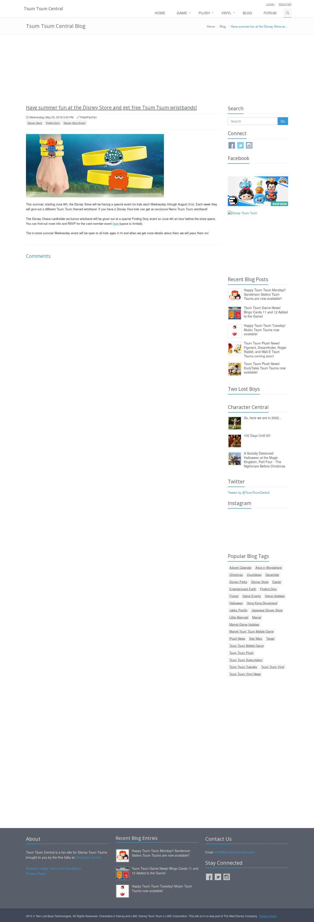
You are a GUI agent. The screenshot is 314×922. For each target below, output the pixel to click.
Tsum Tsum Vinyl (272, 667)
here (115, 223)
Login (270, 4)
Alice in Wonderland (268, 567)
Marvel (256, 617)
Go (283, 121)
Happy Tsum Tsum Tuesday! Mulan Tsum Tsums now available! (264, 329)
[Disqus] (123, 327)
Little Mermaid (238, 617)
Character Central (88, 857)
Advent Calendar (240, 567)
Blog (247, 12)
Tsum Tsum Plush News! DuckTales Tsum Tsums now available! (264, 367)
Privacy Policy (36, 873)
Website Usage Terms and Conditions (53, 868)
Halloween (236, 603)
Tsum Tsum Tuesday (243, 667)
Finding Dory (53, 123)
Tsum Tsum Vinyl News (245, 674)
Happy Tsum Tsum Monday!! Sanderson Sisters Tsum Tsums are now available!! (265, 294)
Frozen (234, 596)
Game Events (252, 596)
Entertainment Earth (242, 589)
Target (270, 638)
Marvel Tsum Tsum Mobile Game (251, 631)
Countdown (254, 574)
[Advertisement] (157, 69)
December (272, 574)
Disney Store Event (74, 123)
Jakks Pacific (238, 610)
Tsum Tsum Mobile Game (246, 645)
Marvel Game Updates (244, 624)
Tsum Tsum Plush (241, 653)
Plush (204, 12)
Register (285, 4)
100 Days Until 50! (257, 435)
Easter (276, 582)
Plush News (237, 638)
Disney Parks (238, 582)
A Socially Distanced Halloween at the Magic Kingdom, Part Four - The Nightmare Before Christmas (264, 459)
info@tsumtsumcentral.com (234, 852)
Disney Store (35, 123)
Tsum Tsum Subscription (246, 660)
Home (160, 12)
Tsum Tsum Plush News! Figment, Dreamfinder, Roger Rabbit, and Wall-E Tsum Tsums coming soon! (265, 349)
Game (182, 12)
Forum (270, 12)
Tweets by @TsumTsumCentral (248, 492)
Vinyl (226, 12)
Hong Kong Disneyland (262, 603)
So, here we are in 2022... (263, 417)
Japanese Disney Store (267, 610)
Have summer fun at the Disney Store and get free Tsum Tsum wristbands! (111, 107)
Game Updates (275, 596)
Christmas (236, 574)
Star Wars (255, 638)
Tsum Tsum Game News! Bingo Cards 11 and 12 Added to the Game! (266, 311)
